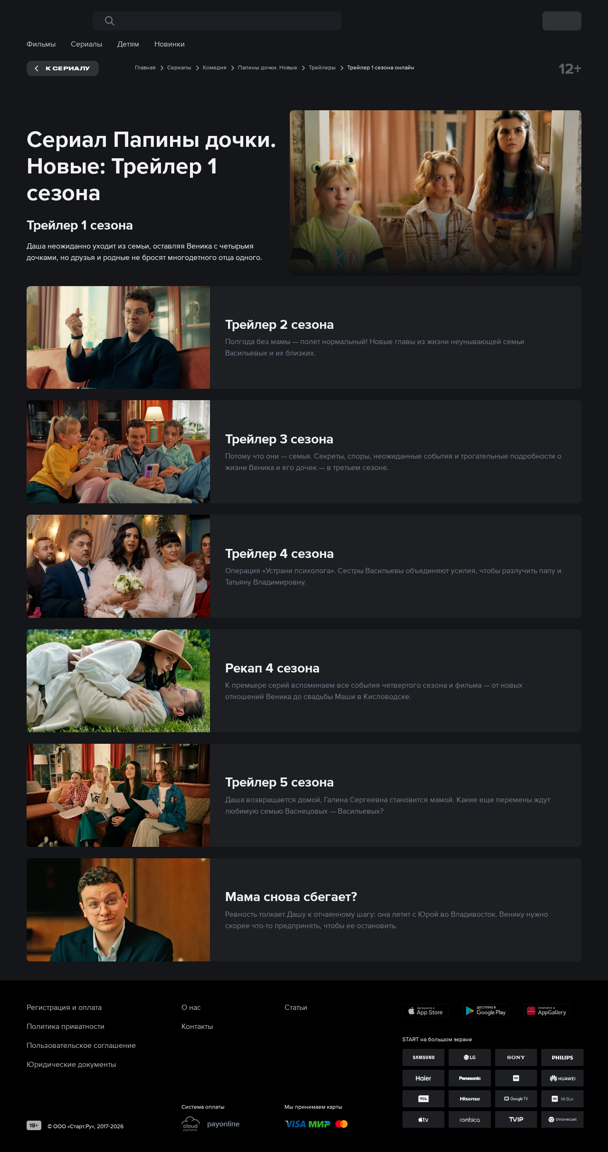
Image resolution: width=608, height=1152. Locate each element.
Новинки (169, 43)
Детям (128, 43)
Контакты (197, 1026)
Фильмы (41, 43)
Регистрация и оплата (64, 1007)
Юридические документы (71, 1064)
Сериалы (86, 43)
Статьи (296, 1007)
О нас (191, 1007)
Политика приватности (65, 1026)
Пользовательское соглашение (81, 1045)
